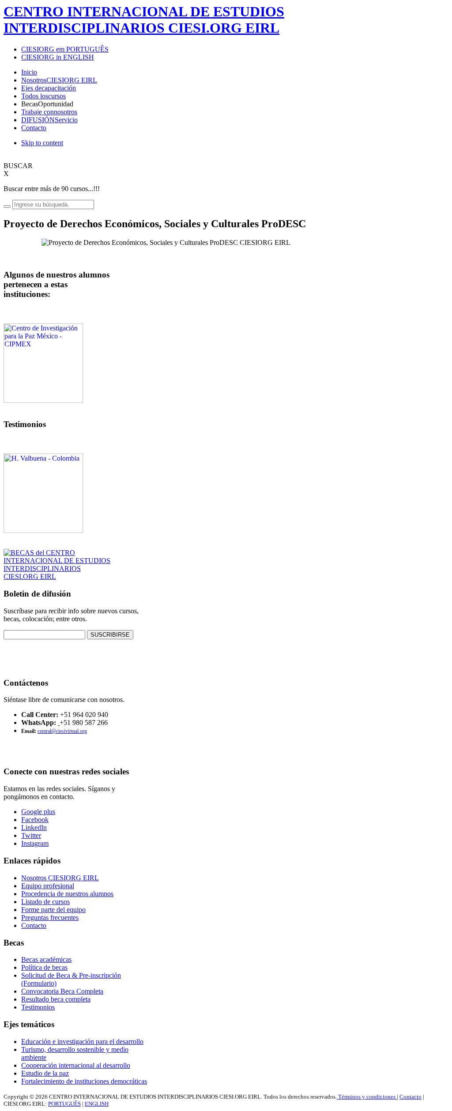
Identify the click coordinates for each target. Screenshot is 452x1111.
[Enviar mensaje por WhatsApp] (59, 722)
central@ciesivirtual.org (62, 731)
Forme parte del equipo (53, 909)
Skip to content (42, 142)
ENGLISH (97, 1103)
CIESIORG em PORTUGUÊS (65, 49)
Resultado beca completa (55, 999)
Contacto (33, 925)
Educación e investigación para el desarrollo (82, 1041)
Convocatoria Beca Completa (62, 991)
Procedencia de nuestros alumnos (67, 893)
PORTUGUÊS (64, 1103)
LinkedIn (34, 827)
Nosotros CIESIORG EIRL (60, 878)
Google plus (38, 811)
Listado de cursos (45, 901)
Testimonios (38, 1007)
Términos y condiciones (367, 1096)
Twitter (31, 835)
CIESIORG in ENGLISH (57, 57)
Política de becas (44, 967)
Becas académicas (46, 959)
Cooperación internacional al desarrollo (75, 1065)
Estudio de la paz (45, 1073)
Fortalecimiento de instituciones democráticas (84, 1081)
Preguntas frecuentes (50, 917)
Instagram (35, 843)
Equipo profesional (47, 886)
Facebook (35, 819)
